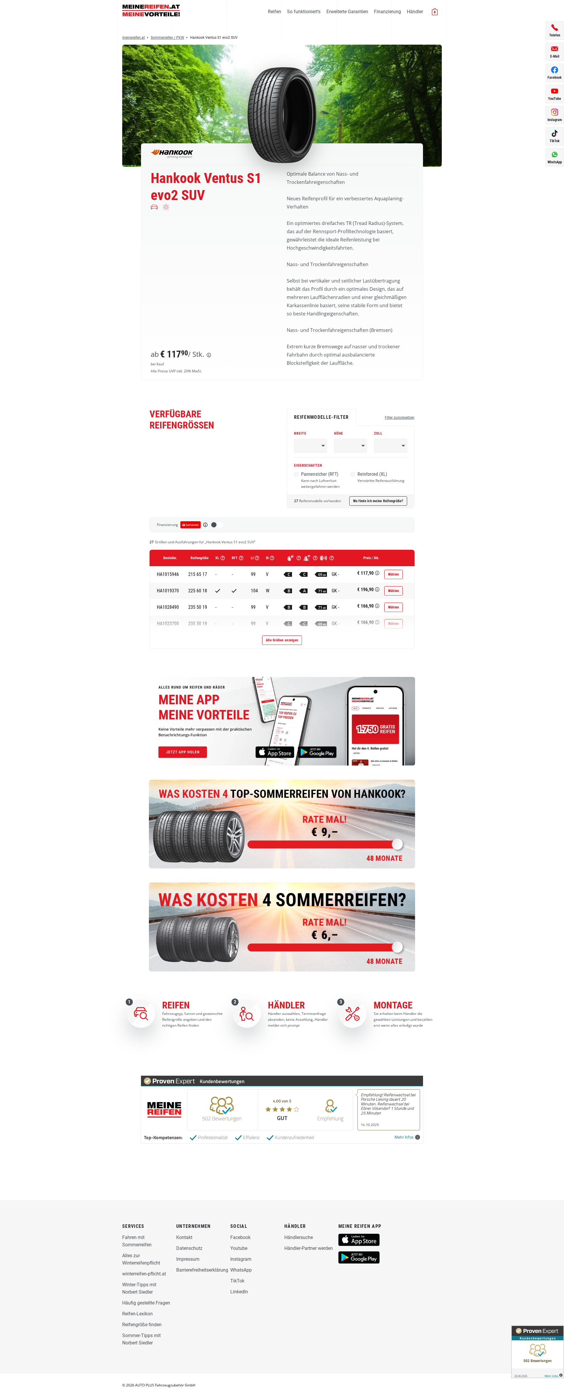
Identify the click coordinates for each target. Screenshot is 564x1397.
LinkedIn (239, 1292)
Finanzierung (387, 11)
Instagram (240, 1259)
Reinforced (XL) (380, 477)
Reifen (274, 11)
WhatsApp (241, 1270)
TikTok (237, 1281)
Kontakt (184, 1237)
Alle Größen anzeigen (282, 640)
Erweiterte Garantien (347, 11)
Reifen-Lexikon (137, 1314)
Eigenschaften (308, 465)
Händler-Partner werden (308, 1248)
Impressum (187, 1259)
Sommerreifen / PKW (167, 38)
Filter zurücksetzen (399, 418)
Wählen (393, 574)
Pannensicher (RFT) (320, 480)
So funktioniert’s (303, 11)
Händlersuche (298, 1237)
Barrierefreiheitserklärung (202, 1270)
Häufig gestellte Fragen (146, 1303)
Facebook (240, 1237)
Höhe (338, 433)
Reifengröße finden (142, 1324)
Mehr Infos (404, 1137)
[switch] (217, 524)
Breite (300, 433)
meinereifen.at (133, 38)
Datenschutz (189, 1248)
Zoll (378, 433)
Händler (415, 11)
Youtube (238, 1248)
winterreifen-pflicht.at (144, 1274)
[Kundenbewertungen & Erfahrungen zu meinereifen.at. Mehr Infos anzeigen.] (537, 1351)
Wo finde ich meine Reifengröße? (378, 501)
